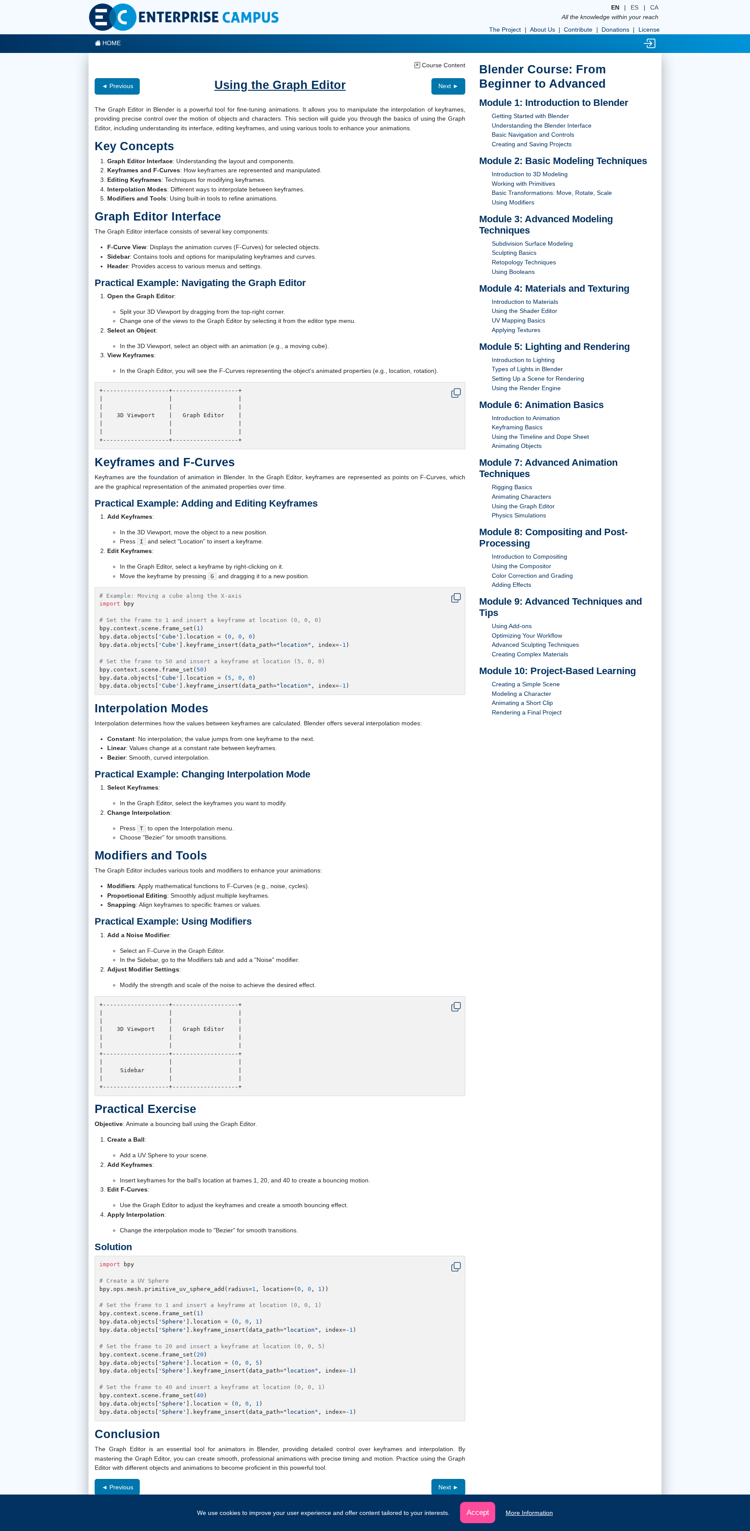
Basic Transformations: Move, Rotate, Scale (552, 192)
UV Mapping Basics (518, 320)
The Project (505, 29)
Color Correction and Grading (532, 575)
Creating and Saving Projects (532, 144)
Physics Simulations (519, 515)
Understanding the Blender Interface (542, 125)
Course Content (442, 65)
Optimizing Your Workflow (527, 635)
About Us (542, 29)
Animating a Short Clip (522, 702)
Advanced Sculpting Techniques (535, 644)
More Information (529, 1512)
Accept (478, 1512)
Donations (615, 29)
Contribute (578, 29)
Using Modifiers (513, 202)
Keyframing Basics (517, 427)
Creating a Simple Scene (526, 684)
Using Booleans (513, 271)
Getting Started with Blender (530, 115)
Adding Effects (511, 584)
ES (634, 7)
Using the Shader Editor (524, 310)
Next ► (448, 85)
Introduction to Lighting (523, 359)
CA (654, 7)
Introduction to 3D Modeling (530, 174)
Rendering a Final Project (527, 712)
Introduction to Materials (525, 301)
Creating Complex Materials (530, 654)
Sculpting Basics (514, 252)
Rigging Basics (512, 487)
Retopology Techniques (524, 262)
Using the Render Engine (526, 388)
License (649, 29)
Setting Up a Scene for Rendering (538, 378)
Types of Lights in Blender (527, 368)
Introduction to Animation (526, 418)
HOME (111, 43)
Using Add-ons (512, 625)
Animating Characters (521, 496)
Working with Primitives (523, 183)
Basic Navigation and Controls (533, 134)
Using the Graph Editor (523, 506)
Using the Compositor (521, 566)
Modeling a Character (521, 693)
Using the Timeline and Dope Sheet (540, 436)
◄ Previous (117, 85)
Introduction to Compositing (529, 556)
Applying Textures (516, 329)
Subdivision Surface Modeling (532, 243)
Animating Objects (517, 445)
